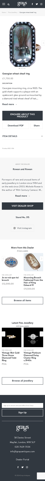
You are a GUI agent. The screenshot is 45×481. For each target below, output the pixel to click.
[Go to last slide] (3, 258)
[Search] (8, 4)
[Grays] (22, 428)
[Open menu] (3, 4)
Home (4, 12)
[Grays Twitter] (36, 4)
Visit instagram (24, 228)
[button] (19, 68)
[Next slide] (43, 43)
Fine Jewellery (12, 12)
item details (9, 136)
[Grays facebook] (32, 4)
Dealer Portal (22, 459)
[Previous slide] (1, 43)
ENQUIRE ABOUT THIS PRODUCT (22, 115)
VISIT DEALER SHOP (22, 206)
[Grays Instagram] (41, 4)
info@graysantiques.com (22, 451)
